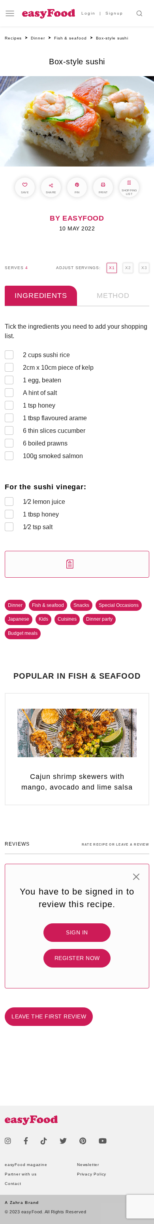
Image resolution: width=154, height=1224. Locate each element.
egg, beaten (42, 380)
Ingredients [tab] (41, 295)
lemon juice (44, 501)
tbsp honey (41, 514)
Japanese (18, 619)
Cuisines (67, 619)
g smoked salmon (53, 456)
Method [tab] (113, 295)
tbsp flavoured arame (55, 418)
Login (88, 13)
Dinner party (99, 619)
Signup (114, 13)
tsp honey (39, 405)
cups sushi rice (46, 355)
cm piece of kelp (58, 367)
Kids (43, 619)
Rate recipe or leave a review (115, 844)
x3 (144, 268)
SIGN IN (77, 932)
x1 (112, 268)
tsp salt (38, 527)
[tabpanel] (77, 450)
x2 (128, 268)
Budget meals (23, 633)
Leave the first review (48, 1016)
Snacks (81, 605)
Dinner (15, 605)
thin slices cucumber (54, 430)
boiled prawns (45, 443)
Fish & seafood (48, 605)
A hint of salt (40, 392)
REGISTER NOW (77, 958)
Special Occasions (119, 605)
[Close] (136, 877)
